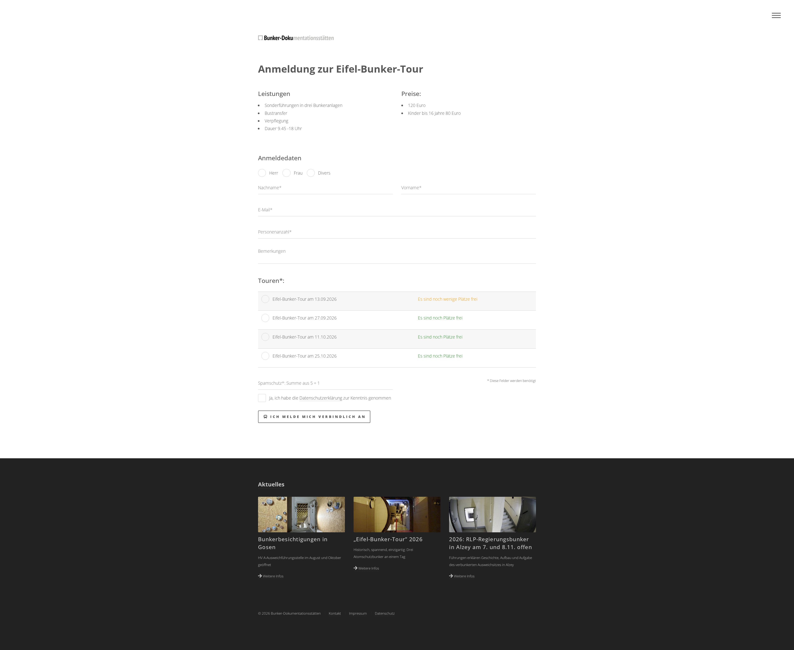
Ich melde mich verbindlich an (318, 416)
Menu (776, 15)
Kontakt (335, 613)
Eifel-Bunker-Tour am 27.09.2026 (305, 318)
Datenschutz (385, 613)
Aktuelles (271, 484)
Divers (324, 173)
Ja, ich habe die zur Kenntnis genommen (330, 398)
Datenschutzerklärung (320, 398)
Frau (298, 173)
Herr (273, 173)
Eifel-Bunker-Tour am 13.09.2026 (305, 299)
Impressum (358, 613)
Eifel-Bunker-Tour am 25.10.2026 (305, 356)
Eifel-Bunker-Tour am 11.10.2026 (305, 337)
